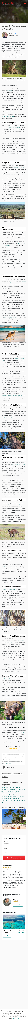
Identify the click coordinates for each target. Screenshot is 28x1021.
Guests (5, 847)
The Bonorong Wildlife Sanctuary (10, 679)
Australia (9, 91)
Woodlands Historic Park (8, 589)
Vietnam (4, 800)
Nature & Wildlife (17, 773)
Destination (6, 841)
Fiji (2, 802)
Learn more (16, 1018)
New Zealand (6, 795)
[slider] (13, 748)
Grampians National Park (8, 566)
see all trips (7, 936)
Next (24, 818)
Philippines (13, 797)
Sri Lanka (4, 797)
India (11, 793)
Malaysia (4, 793)
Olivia (15, 900)
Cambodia (5, 789)
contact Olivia (18, 905)
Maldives (10, 791)
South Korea (5, 798)
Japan (3, 791)
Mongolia (22, 800)
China (16, 787)
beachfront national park (18, 464)
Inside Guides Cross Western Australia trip (13, 395)
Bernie (16, 34)
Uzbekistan (12, 800)
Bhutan (12, 789)
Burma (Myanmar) (7, 787)
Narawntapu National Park (15, 505)
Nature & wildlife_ (6, 773)
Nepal (17, 793)
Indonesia (20, 789)
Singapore (16, 795)
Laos (17, 791)
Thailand (14, 798)
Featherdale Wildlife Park (11, 417)
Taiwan (21, 797)
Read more (8, 763)
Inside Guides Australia (8, 116)
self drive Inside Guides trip (11, 317)
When (5, 852)
